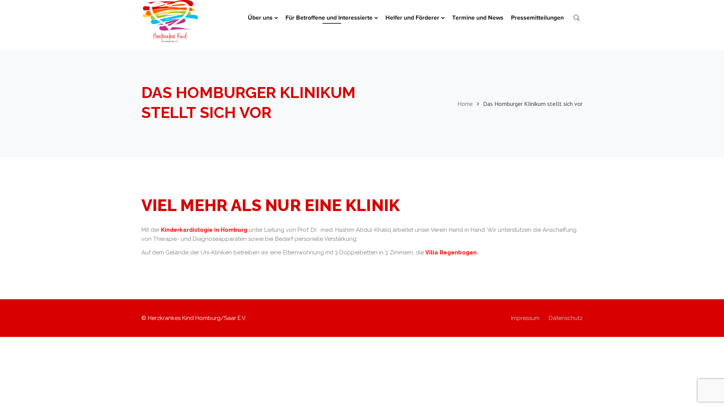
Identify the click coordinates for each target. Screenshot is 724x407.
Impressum (525, 318)
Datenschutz (566, 318)
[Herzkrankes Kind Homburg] (169, 20)
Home (465, 103)
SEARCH (577, 17)
